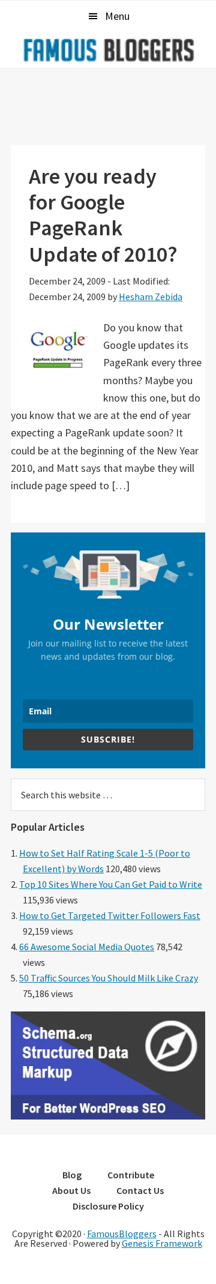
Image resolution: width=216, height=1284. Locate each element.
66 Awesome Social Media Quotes (86, 947)
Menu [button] (117, 16)
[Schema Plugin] (108, 1116)
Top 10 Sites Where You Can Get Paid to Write (110, 884)
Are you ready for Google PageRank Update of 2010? (103, 215)
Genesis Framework (162, 1243)
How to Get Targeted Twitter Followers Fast (109, 915)
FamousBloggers (122, 1234)
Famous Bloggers (108, 50)
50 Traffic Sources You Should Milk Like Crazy (108, 978)
